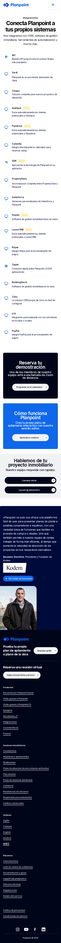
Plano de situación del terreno (18, 780)
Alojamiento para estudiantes (17, 797)
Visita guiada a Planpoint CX (17, 704)
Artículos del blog (11, 884)
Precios (7, 733)
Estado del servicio (12, 896)
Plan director (9, 774)
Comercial (8, 785)
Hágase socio (10, 890)
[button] (53, 5)
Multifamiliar (9, 762)
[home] (16, 5)
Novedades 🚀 (10, 716)
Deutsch (7, 838)
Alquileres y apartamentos (16, 756)
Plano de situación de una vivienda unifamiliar (26, 768)
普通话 (6, 843)
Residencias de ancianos (15, 791)
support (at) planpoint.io (14, 878)
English (7, 832)
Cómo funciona (10, 861)
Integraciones (10, 721)
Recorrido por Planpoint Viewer (18, 692)
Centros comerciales (13, 803)
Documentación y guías (14, 872)
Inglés (6, 820)
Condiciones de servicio (15, 916)
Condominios (9, 751)
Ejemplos (7, 710)
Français (7, 826)
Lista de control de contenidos (18, 867)
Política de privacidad (14, 910)
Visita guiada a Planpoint (15, 698)
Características (10, 727)
